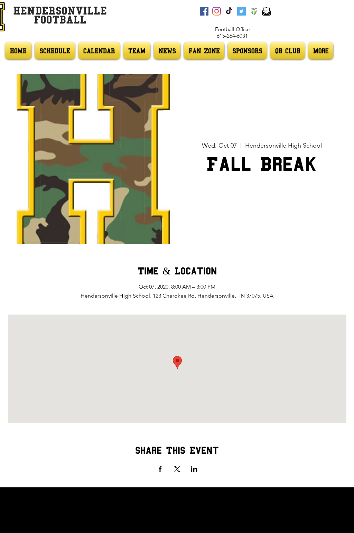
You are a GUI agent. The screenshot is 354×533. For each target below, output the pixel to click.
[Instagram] (216, 11)
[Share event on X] (177, 469)
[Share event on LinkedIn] (194, 469)
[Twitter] (241, 11)
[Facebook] (204, 11)
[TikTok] (229, 11)
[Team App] (254, 11)
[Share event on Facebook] (160, 469)
